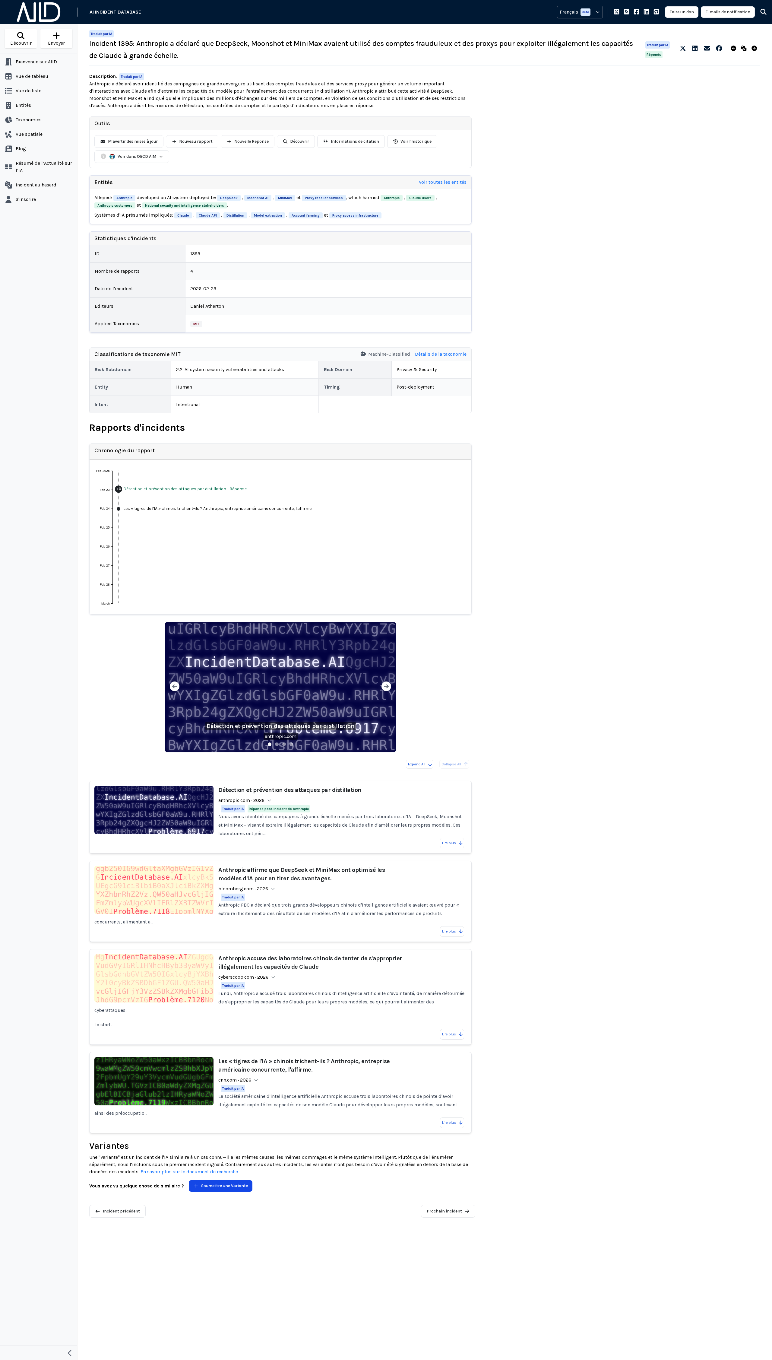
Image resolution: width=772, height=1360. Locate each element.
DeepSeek (229, 198)
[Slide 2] (277, 744)
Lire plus (449, 843)
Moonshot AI (257, 198)
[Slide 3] (284, 744)
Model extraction (268, 215)
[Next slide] (386, 687)
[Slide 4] (291, 744)
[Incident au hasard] (745, 48)
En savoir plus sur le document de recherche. (190, 1171)
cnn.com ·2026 (234, 1080)
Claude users (420, 198)
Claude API (208, 215)
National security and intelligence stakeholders (184, 205)
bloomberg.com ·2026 (243, 888)
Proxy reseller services (324, 198)
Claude (183, 215)
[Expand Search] (759, 12)
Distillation (235, 215)
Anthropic (124, 198)
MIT (196, 324)
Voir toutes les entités (443, 182)
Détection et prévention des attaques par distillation (281, 726)
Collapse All (451, 764)
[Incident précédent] (734, 48)
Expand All (416, 764)
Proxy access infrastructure (355, 215)
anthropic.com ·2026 (241, 800)
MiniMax (285, 198)
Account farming (306, 215)
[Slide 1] (269, 744)
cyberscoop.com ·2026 (243, 977)
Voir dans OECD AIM (137, 156)
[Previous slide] (174, 687)
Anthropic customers (114, 205)
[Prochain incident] (755, 48)
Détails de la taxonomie (441, 354)
